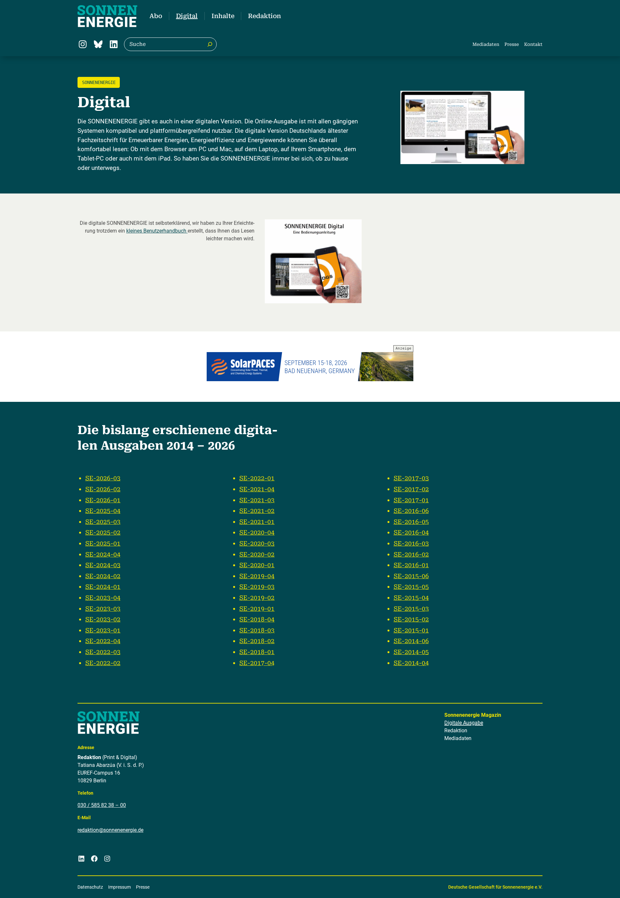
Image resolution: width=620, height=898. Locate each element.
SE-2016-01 (411, 565)
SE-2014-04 (411, 663)
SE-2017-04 (256, 663)
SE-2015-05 (411, 586)
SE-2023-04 (102, 597)
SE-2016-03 (411, 543)
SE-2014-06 (411, 641)
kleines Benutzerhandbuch (157, 231)
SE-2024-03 (102, 565)
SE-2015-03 (411, 608)
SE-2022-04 (102, 641)
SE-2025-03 (102, 522)
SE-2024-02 (102, 576)
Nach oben (595, 884)
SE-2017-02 (411, 489)
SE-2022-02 (102, 663)
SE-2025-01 (102, 543)
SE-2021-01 (256, 522)
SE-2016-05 (411, 522)
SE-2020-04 (256, 532)
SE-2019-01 (256, 608)
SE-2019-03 (256, 586)
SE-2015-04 (411, 597)
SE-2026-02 (102, 489)
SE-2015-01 (411, 630)
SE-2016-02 (411, 554)
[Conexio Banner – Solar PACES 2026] (310, 366)
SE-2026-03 (102, 478)
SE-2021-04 (256, 489)
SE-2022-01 (256, 478)
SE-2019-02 (256, 597)
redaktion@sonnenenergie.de (110, 830)
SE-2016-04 (411, 532)
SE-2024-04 (102, 554)
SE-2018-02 (256, 641)
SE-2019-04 (256, 576)
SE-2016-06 (411, 511)
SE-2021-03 (256, 500)
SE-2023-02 (102, 619)
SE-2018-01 (256, 652)
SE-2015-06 (411, 576)
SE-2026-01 (102, 500)
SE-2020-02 (256, 554)
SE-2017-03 (411, 478)
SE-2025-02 (102, 532)
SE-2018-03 (256, 630)
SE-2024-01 (102, 586)
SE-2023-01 (102, 630)
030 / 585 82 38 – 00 (102, 805)
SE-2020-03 (256, 543)
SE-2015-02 (411, 619)
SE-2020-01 (256, 565)
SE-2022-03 (102, 652)
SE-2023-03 (102, 608)
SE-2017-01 (411, 500)
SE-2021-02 (256, 511)
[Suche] (209, 44)
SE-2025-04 (102, 511)
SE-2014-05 (411, 652)
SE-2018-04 (256, 619)
